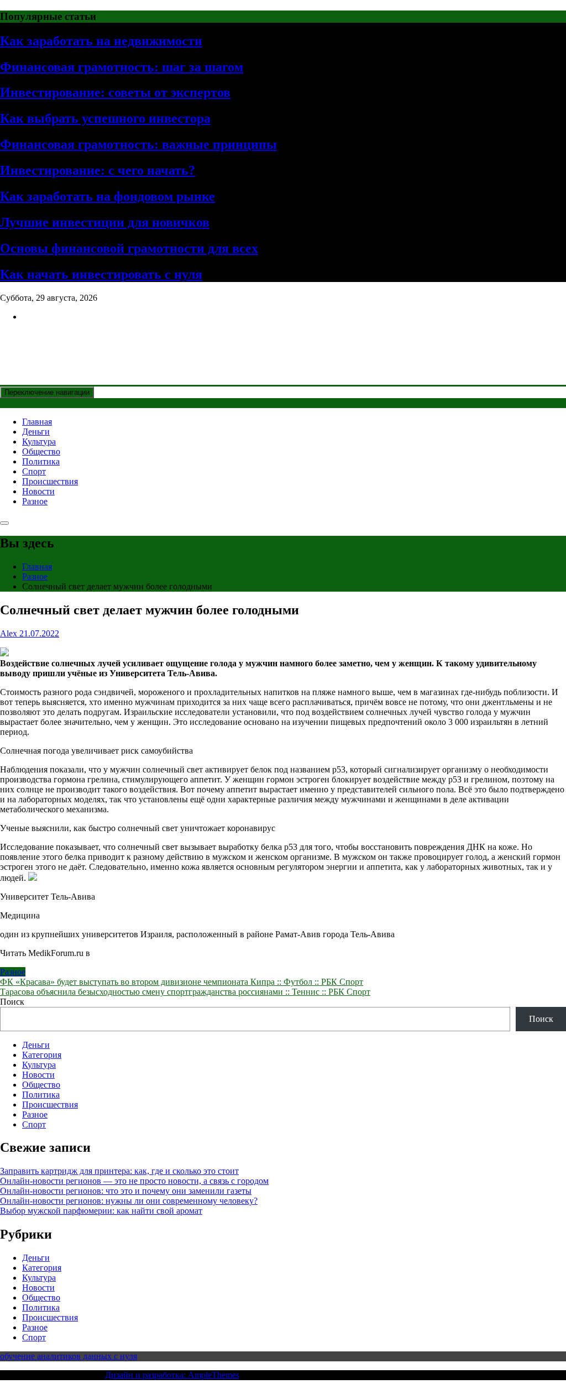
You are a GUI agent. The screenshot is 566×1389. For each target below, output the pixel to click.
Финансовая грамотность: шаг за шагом (121, 67)
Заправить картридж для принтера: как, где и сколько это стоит (119, 1171)
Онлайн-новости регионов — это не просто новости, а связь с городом (134, 1181)
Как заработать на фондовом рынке (107, 196)
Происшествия (50, 481)
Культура (39, 441)
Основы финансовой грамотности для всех (129, 248)
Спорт (34, 471)
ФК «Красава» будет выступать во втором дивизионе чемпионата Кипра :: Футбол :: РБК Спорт (181, 981)
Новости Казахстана (80, 343)
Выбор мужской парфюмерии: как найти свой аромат (101, 1210)
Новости (38, 491)
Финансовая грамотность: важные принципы (138, 144)
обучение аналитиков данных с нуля (68, 1356)
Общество (41, 451)
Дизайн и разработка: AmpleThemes (172, 1375)
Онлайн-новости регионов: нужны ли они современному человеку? (129, 1200)
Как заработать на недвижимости (101, 41)
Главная (37, 421)
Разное (35, 501)
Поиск (12, 1001)
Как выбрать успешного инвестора (105, 118)
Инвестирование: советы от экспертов (115, 92)
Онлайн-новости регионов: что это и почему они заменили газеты (125, 1190)
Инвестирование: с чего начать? (97, 170)
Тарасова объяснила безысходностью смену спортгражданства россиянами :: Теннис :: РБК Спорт (185, 991)
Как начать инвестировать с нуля (101, 274)
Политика (41, 461)
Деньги (36, 431)
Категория (41, 1054)
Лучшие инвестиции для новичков (104, 222)
